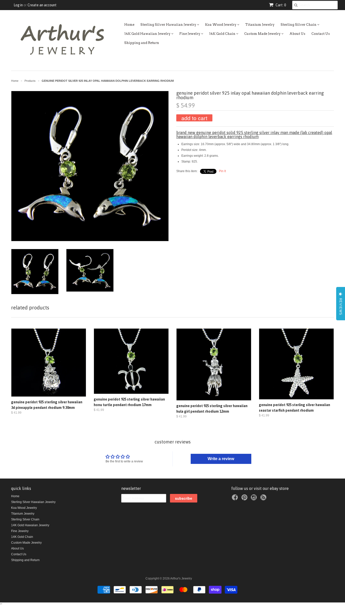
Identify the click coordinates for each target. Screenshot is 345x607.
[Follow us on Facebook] (235, 499)
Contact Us (320, 34)
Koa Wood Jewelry (221, 25)
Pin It (222, 171)
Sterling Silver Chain (299, 25)
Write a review (221, 459)
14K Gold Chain (222, 34)
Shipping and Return (141, 43)
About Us (297, 34)
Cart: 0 (280, 5)
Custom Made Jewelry (262, 34)
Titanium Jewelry (260, 25)
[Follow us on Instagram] (254, 499)
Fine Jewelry (190, 34)
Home (129, 25)
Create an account (42, 5)
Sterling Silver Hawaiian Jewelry (168, 25)
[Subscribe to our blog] (264, 499)
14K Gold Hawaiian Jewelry (147, 34)
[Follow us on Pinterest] (245, 499)
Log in (18, 5)
